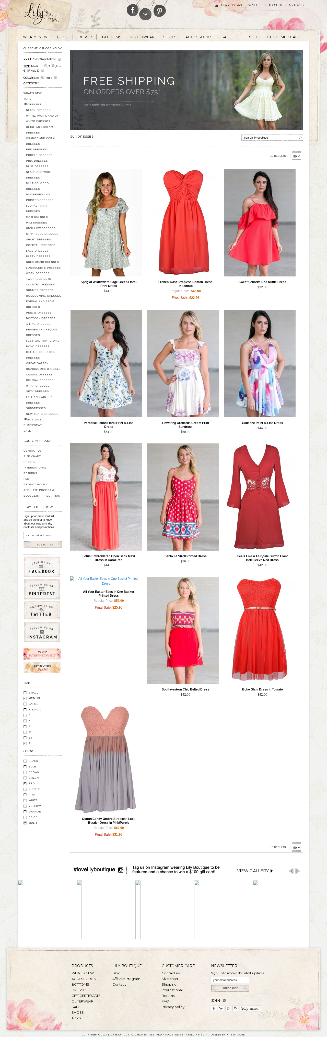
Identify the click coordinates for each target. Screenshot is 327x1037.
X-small (35, 709)
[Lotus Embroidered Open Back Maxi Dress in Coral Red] (106, 497)
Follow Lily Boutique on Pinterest (160, 8)
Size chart (170, 979)
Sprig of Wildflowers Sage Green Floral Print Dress (108, 284)
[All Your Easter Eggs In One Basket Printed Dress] (106, 581)
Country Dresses (40, 284)
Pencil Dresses (39, 312)
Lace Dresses (37, 250)
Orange (35, 811)
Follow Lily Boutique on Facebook (132, 8)
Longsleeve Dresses (43, 267)
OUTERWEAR (33, 425)
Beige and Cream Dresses (39, 130)
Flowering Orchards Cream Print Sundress (185, 425)
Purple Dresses (39, 155)
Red (31, 783)
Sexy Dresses (37, 391)
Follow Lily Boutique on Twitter (146, 10)
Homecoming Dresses (43, 295)
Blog (116, 973)
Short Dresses (38, 239)
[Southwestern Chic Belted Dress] (183, 630)
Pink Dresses (37, 160)
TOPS (27, 98)
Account (275, 5)
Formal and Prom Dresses (40, 304)
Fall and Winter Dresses (39, 400)
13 (30, 737)
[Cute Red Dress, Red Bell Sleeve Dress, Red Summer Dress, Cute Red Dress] (260, 497)
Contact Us (33, 450)
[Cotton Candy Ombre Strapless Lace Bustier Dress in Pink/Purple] (106, 759)
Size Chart (32, 456)
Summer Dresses (39, 290)
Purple (34, 789)
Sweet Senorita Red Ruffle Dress (262, 282)
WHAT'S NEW (33, 93)
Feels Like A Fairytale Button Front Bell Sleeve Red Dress (262, 558)
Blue (32, 766)
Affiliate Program (39, 490)
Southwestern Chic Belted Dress (185, 689)
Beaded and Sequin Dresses (41, 332)
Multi (33, 822)
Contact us (171, 973)
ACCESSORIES (84, 979)
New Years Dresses (42, 413)
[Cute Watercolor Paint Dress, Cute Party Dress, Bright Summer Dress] (260, 363)
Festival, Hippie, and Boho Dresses (43, 343)
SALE (27, 430)
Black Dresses (38, 110)
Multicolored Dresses (37, 186)
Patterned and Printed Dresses (40, 197)
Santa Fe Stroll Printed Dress (186, 556)
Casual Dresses (39, 374)
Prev (291, 871)
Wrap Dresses (38, 385)
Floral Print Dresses (36, 208)
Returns (30, 473)
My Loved (296, 5)
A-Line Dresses (38, 323)
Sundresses (36, 408)
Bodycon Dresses (40, 318)
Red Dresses (36, 149)
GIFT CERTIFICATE (86, 996)
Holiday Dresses (40, 380)
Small (33, 692)
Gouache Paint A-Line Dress (262, 423)
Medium (34, 698)
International (35, 467)
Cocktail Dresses (40, 245)
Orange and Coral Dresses (41, 141)
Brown (34, 772)
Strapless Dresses (42, 233)
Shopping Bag (230, 5)
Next (297, 871)
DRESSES (34, 104)
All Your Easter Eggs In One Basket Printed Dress (108, 593)
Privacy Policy (36, 484)
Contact (119, 984)
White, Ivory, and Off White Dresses (43, 118)
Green (34, 777)
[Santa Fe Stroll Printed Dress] (183, 497)
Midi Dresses (36, 222)
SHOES (78, 1012)
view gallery (253, 870)
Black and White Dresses (39, 175)
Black (33, 761)
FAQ (26, 478)
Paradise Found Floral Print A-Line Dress (108, 425)
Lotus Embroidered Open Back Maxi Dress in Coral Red (109, 558)
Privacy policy (173, 1007)
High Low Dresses (41, 228)
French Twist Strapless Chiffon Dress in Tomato (185, 284)
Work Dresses (38, 273)
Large (34, 704)
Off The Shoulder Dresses (40, 355)
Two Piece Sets (38, 278)
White (33, 800)
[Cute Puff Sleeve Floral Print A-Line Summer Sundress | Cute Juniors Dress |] (106, 222)
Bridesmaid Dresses (42, 262)
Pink (32, 794)
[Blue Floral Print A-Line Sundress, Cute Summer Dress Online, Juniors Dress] (106, 363)
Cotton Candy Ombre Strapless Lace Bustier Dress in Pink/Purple (108, 820)
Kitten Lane (236, 1034)
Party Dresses (38, 256)
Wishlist (255, 5)
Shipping (31, 462)
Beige (33, 817)
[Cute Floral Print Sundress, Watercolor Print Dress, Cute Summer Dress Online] (183, 363)
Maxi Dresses (37, 217)
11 (30, 732)
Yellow (35, 806)
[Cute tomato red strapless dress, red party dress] (183, 222)
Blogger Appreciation (42, 495)
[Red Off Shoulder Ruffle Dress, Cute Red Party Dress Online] (260, 222)
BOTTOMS (34, 419)
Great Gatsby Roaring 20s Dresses (43, 366)
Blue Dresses (37, 166)
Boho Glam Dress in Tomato (262, 689)
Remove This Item (59, 59)
